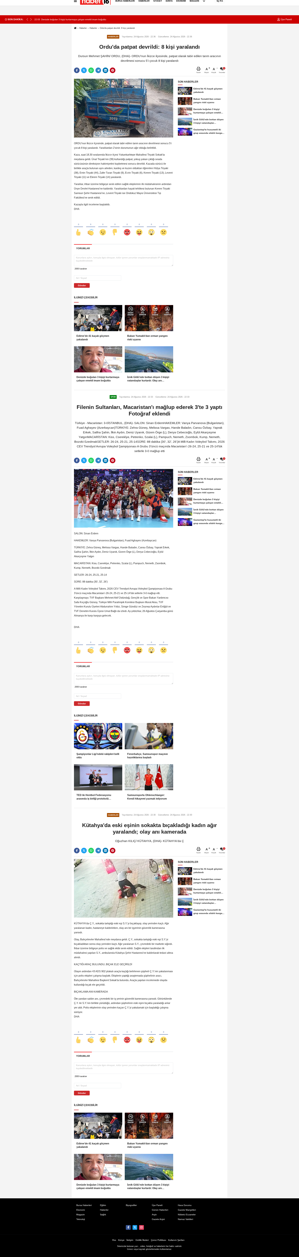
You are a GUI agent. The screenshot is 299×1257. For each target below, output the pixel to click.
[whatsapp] (91, 70)
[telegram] (98, 70)
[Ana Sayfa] (75, 28)
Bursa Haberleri (84, 1205)
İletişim (129, 1240)
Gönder (82, 285)
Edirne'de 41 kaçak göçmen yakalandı (92, 338)
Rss (114, 1240)
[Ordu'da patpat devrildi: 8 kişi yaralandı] (123, 108)
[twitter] (84, 70)
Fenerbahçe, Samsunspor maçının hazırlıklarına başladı (147, 756)
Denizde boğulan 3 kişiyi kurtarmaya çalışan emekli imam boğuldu (97, 379)
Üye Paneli (286, 19)
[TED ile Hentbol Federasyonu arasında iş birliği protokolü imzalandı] (98, 777)
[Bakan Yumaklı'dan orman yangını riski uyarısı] (149, 318)
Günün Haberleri (160, 1210)
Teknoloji (80, 1219)
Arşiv (154, 1214)
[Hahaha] (139, 227)
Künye (121, 1240)
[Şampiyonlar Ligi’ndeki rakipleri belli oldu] (98, 736)
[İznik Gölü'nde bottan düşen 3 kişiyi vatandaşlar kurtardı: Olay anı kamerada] (149, 359)
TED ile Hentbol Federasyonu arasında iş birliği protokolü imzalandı (93, 797)
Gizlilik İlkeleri (142, 1240)
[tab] (83, 248)
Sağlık (103, 1214)
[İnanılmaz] (151, 227)
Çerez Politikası (158, 1240)
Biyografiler (131, 1205)
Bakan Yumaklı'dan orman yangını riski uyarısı (147, 338)
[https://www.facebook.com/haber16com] (128, 1227)
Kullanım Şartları (176, 1240)
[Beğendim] (78, 227)
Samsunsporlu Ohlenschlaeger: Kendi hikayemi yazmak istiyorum (147, 797)
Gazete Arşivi (158, 1219)
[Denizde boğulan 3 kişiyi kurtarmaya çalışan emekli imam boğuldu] (98, 359)
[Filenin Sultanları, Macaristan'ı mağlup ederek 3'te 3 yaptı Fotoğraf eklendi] (123, 498)
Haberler (83, 28)
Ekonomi (80, 1210)
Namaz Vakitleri (185, 1219)
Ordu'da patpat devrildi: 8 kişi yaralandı (117, 28)
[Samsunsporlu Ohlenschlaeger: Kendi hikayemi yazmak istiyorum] (149, 777)
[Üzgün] (163, 227)
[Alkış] (90, 227)
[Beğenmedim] (114, 227)
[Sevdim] (102, 227)
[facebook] (77, 70)
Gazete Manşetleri (187, 1210)
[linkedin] (105, 70)
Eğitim (103, 1205)
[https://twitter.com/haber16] (135, 1227)
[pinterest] (112, 70)
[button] (31, 19)
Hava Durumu (185, 1205)
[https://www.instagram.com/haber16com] (141, 1227)
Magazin (80, 1214)
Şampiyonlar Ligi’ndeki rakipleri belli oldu (97, 756)
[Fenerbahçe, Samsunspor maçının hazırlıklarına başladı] (149, 736)
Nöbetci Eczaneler (187, 1214)
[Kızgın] (127, 227)
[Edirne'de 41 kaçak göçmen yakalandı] (98, 318)
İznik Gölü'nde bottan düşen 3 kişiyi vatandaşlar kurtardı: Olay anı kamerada (148, 379)
